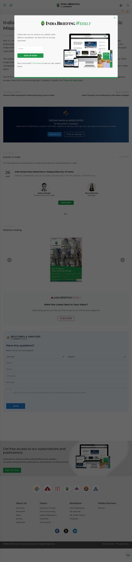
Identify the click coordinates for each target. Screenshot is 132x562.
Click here (36, 63)
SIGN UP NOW (30, 55)
